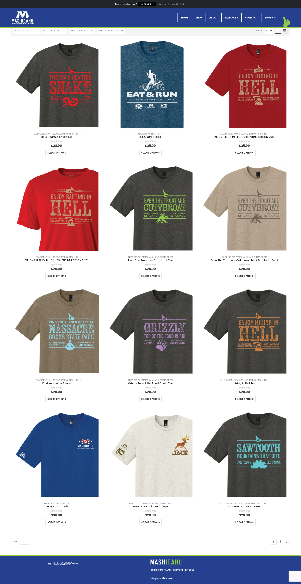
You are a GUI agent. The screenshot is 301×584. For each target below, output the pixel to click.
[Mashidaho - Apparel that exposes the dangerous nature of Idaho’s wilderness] (22, 17)
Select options (56, 152)
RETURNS (189, 570)
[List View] (285, 31)
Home (184, 17)
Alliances (231, 17)
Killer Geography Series (43, 134)
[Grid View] (278, 31)
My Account (147, 4)
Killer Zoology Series (138, 257)
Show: (259, 30)
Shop (198, 17)
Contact (251, 17)
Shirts (77, 134)
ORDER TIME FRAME (160, 570)
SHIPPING (178, 570)
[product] (56, 84)
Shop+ (269, 17)
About (213, 17)
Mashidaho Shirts (65, 134)
